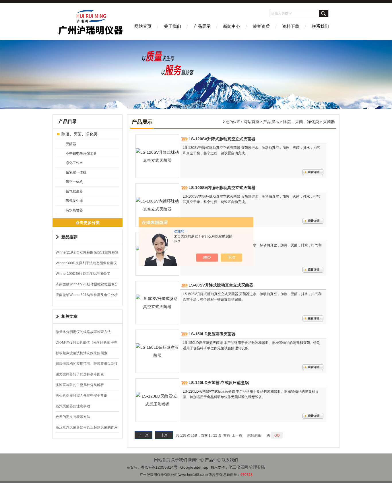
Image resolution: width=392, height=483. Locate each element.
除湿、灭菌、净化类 (79, 134)
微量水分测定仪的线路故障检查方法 (83, 332)
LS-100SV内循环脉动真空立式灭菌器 (222, 187)
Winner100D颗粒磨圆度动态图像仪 (83, 274)
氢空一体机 (74, 182)
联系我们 (320, 26)
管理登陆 (257, 467)
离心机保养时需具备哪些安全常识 (81, 396)
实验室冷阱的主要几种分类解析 (80, 385)
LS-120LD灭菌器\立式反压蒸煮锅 (219, 382)
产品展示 (202, 26)
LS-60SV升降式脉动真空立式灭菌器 (221, 285)
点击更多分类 (87, 222)
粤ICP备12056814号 (159, 467)
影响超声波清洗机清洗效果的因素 (81, 353)
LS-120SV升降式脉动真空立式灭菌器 (222, 139)
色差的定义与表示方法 (73, 417)
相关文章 (69, 316)
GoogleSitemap (194, 467)
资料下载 (290, 26)
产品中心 (213, 459)
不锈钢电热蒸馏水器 (81, 153)
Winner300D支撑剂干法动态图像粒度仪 (86, 263)
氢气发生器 (74, 201)
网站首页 (143, 26)
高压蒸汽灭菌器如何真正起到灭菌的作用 (87, 427)
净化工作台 (74, 163)
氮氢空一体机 (76, 172)
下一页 (143, 435)
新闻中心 (231, 26)
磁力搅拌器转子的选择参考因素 (80, 374)
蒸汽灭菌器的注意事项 (73, 406)
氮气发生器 (74, 191)
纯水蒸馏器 (74, 210)
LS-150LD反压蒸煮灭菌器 (212, 334)
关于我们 (172, 26)
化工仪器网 (238, 467)
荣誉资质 (261, 26)
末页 (164, 435)
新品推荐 (69, 237)
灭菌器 (71, 144)
